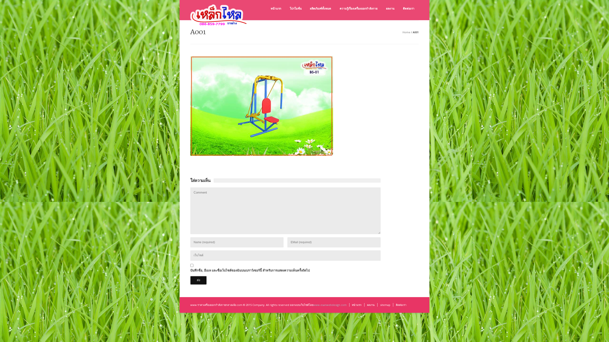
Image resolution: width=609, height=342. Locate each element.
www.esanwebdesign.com (330, 305)
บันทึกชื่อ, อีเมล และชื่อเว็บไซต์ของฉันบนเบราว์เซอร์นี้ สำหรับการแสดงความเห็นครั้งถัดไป (250, 270)
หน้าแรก (357, 305)
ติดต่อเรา (401, 305)
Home (406, 32)
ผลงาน (371, 305)
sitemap (385, 305)
